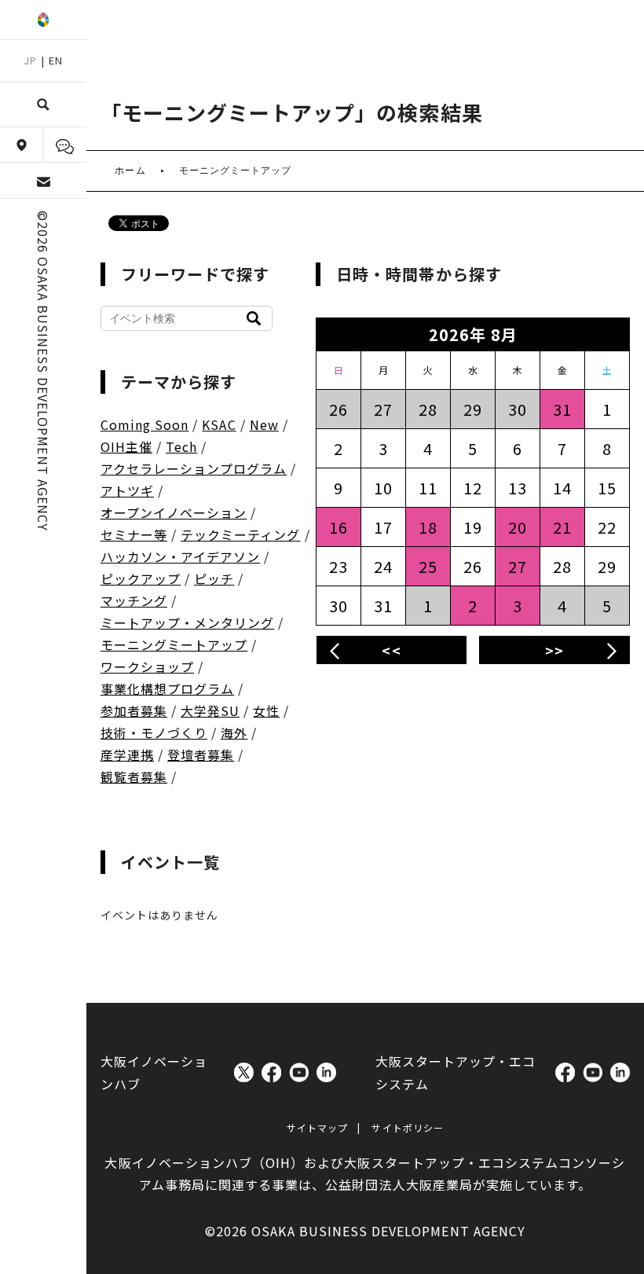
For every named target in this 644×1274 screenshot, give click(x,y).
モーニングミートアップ (174, 644)
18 (428, 527)
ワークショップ (147, 666)
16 (338, 527)
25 (428, 566)
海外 (234, 732)
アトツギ (127, 490)
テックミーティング (240, 534)
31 (562, 409)
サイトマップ (317, 1127)
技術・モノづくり (154, 732)
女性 (266, 710)
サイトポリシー (407, 1127)
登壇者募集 (200, 754)
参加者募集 (134, 710)
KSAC (219, 424)
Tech (181, 446)
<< (391, 650)
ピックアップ (141, 578)
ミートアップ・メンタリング (188, 622)
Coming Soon (145, 424)
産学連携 (127, 754)
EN (56, 60)
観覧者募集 (134, 776)
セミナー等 (134, 534)
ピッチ (214, 578)
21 (562, 527)
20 (517, 527)
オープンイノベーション (174, 512)
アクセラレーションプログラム (194, 468)
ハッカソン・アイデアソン (181, 556)
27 (517, 566)
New (264, 424)
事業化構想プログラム (168, 688)
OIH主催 (126, 446)
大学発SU (210, 710)
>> (554, 650)
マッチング (134, 600)
